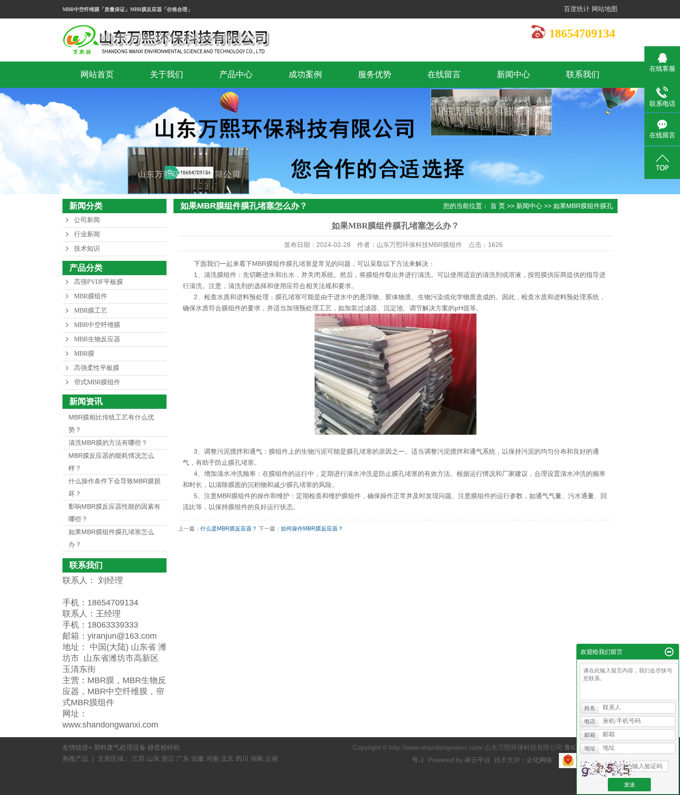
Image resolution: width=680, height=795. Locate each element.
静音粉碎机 (164, 747)
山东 (153, 758)
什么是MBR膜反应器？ (228, 528)
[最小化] (669, 652)
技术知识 (87, 248)
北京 (227, 758)
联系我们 (583, 74)
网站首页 (97, 74)
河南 (212, 758)
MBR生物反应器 (97, 339)
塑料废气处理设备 (121, 747)
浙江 (167, 758)
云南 (271, 758)
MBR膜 (84, 353)
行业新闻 (87, 234)
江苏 (138, 758)
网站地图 (605, 9)
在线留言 (444, 74)
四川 (241, 758)
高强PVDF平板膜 (98, 281)
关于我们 (166, 74)
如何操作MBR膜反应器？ (312, 528)
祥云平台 (477, 760)
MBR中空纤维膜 (97, 324)
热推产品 (75, 758)
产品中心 (236, 74)
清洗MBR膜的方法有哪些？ (108, 442)
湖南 (256, 758)
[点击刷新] (606, 769)
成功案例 (305, 74)
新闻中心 (513, 74)
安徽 (197, 758)
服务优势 (374, 74)
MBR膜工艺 (90, 310)
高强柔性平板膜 (96, 367)
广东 (182, 758)
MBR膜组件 (90, 296)
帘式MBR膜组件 (97, 382)
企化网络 (539, 760)
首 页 (497, 206)
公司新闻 (87, 219)
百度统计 (577, 9)
